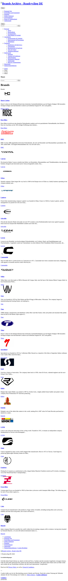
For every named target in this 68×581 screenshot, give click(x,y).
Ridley (3, 388)
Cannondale (4, 257)
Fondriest (3, 467)
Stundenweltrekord (13, 51)
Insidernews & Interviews (15, 45)
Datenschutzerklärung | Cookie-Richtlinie (15, 548)
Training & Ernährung (14, 56)
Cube (2, 506)
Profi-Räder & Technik (14, 35)
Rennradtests (11, 32)
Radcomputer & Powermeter (16, 40)
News (9, 30)
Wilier (2, 276)
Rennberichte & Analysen (15, 48)
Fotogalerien (11, 46)
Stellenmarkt (7, 20)
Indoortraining (12, 57)
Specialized (4, 349)
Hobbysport (7, 53)
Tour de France (12, 49)
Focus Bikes (4, 487)
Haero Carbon (5, 100)
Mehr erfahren (31, 575)
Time (2, 309)
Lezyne (3, 238)
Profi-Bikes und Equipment (12, 12)
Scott (2, 369)
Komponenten (12, 33)
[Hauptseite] (22, 3)
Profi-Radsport (8, 17)
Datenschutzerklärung (10, 65)
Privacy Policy (12, 567)
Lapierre (3, 197)
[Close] (1, 570)
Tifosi (2, 330)
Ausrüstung (7, 37)
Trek (2, 296)
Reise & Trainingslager (10, 19)
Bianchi (3, 525)
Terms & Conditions (28, 567)
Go (19, 25)
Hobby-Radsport (9, 16)
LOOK (3, 427)
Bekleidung (11, 41)
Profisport (7, 43)
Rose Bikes (4, 120)
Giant (2, 448)
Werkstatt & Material (13, 59)
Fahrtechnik (11, 61)
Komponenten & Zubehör (15, 38)
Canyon (3, 158)
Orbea (3, 178)
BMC (2, 139)
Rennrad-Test (8, 11)
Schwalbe (3, 218)
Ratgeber (6, 14)
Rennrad (6, 29)
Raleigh (3, 407)
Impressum (7, 64)
